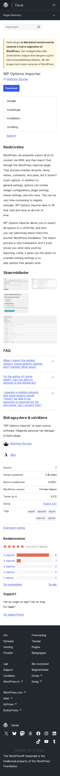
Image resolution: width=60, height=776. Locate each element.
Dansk (15, 725)
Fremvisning (39, 635)
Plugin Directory (12, 15)
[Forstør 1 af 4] (24, 282)
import (52, 511)
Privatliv (8, 653)
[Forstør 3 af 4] (24, 297)
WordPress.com (14, 692)
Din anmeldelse (12, 584)
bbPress (10, 704)
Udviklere (9, 675)
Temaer (36, 641)
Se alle (53, 584)
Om (5, 635)
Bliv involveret (40, 664)
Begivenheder (40, 669)
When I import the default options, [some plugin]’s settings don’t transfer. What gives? (22, 363)
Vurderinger (14, 109)
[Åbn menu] (54, 5)
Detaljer (11, 101)
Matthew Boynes (17, 79)
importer (40, 518)
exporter (42, 511)
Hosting (8, 647)
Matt (8, 698)
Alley (13, 454)
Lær (5, 664)
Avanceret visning (14, 527)
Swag (37, 681)
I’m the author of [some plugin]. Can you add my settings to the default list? (19, 379)
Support (11, 135)
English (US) (50, 503)
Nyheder (8, 641)
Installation (13, 118)
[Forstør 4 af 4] (52, 320)
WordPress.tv (13, 681)
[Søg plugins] (38, 27)
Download (11, 88)
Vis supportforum (13, 614)
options (51, 518)
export (31, 511)
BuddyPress (12, 710)
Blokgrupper (39, 653)
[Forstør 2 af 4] (52, 282)
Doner (37, 675)
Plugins (36, 647)
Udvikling (12, 127)
